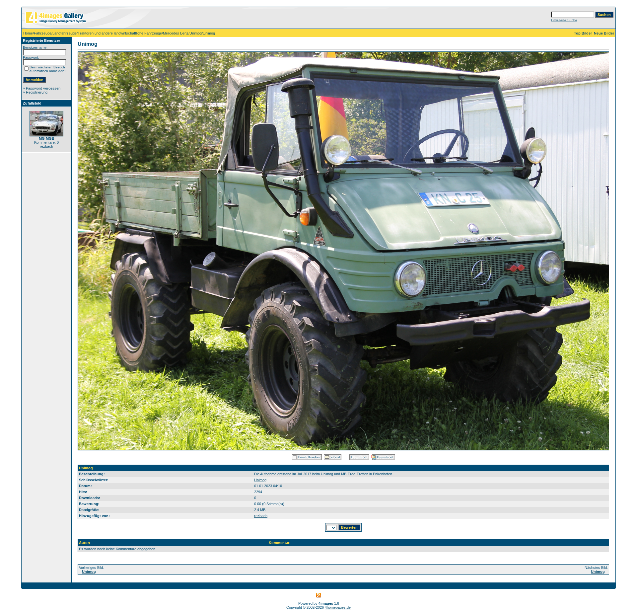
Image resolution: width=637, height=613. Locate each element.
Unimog (195, 33)
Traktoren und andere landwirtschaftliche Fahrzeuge (120, 33)
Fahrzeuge (42, 33)
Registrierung (36, 92)
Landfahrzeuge (64, 33)
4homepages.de (338, 607)
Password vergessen (43, 88)
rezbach (260, 516)
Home (28, 33)
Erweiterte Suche (564, 20)
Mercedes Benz (175, 33)
